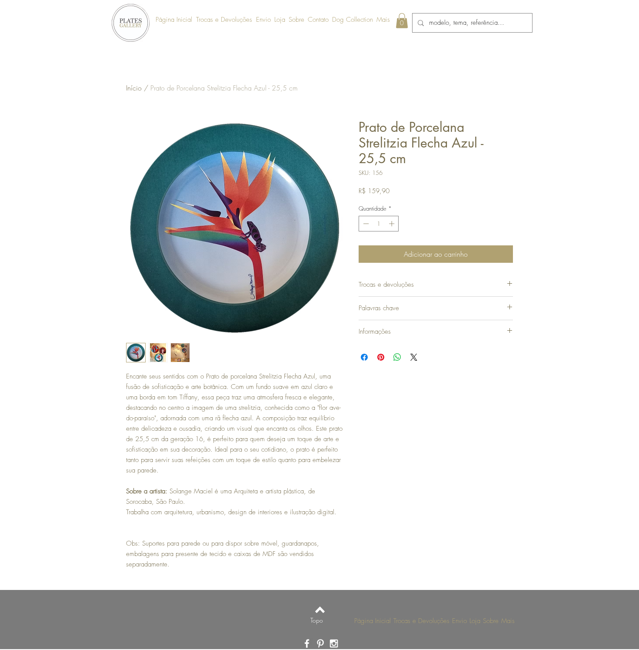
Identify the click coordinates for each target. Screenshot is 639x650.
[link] (402, 20)
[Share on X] (414, 357)
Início (134, 88)
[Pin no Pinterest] (381, 357)
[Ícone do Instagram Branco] (333, 643)
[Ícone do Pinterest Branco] (320, 643)
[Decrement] (365, 223)
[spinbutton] (378, 223)
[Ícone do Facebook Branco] (307, 643)
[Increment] (392, 223)
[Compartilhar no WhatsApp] (397, 357)
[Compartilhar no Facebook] (364, 357)
